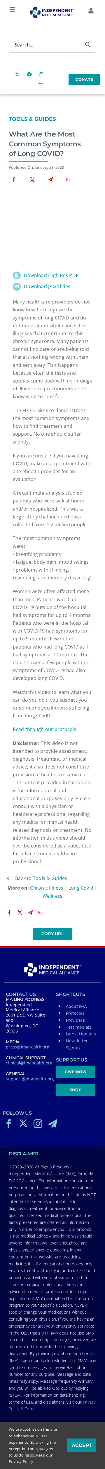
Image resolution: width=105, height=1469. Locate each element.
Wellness (53, 896)
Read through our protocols (44, 729)
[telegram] (52, 1123)
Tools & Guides (32, 119)
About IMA (76, 1006)
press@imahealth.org (27, 1047)
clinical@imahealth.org (29, 1063)
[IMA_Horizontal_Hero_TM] (52, 9)
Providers (75, 1020)
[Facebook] (14, 180)
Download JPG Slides (47, 286)
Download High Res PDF (51, 275)
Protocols (75, 1013)
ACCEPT (82, 1445)
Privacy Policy (21, 1461)
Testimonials (79, 1027)
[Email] (69, 180)
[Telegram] (50, 180)
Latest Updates (81, 1034)
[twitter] (23, 1123)
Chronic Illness (46, 888)
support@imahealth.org (30, 1079)
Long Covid (81, 888)
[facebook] (8, 1123)
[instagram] (38, 1123)
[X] (32, 180)
